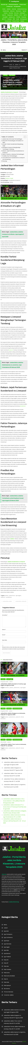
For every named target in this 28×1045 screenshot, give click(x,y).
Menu (4, 50)
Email (3, 634)
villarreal (10, 6)
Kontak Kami (8, 21)
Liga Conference (8, 937)
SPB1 (14, 19)
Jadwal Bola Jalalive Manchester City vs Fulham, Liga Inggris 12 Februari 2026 (8, 601)
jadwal (6, 595)
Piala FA (6, 979)
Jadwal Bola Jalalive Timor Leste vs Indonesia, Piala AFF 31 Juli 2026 (13, 775)
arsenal (7, 687)
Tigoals (24, 11)
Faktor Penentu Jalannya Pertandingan (13, 154)
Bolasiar (10, 19)
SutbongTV (22, 13)
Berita (5, 924)
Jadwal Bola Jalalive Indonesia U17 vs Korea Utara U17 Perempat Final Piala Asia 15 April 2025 (14, 807)
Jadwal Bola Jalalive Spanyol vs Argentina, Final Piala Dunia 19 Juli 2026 (15, 786)
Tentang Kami (23, 19)
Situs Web (4, 640)
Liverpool (11, 350)
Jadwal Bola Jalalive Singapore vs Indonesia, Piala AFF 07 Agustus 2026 (13, 769)
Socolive (11, 13)
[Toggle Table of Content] (24, 137)
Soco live (16, 13)
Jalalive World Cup (22, 9)
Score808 (5, 17)
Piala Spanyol (7, 985)
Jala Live (14, 9)
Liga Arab (6, 931)
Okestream (18, 11)
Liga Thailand (7, 956)
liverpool (3, 597)
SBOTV (25, 15)
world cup (4, 4)
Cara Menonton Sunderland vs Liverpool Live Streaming (13, 158)
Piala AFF (9, 708)
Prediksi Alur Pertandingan (9, 156)
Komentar (5, 615)
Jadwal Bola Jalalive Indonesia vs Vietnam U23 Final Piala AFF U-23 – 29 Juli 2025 (14, 821)
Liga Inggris (12, 75)
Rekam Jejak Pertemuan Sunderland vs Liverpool (13, 151)
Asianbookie (6, 11)
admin (13, 77)
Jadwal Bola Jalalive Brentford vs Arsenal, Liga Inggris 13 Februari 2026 (21, 601)
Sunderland (22, 406)
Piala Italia (6, 982)
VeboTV (4, 15)
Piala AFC (6, 960)
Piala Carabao (7, 969)
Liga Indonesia (7, 944)
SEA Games (7, 988)
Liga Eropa (6, 940)
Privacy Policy (15, 21)
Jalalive (8, 9)
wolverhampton (14, 4)
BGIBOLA (16, 15)
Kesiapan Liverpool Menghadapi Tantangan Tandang (11, 148)
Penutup (4, 161)
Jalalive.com (12, 17)
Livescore (12, 11)
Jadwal (22, 21)
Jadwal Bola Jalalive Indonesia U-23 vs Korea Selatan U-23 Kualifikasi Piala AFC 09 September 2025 (14, 801)
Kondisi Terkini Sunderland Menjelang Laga (12, 145)
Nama (4, 629)
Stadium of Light (9, 178)
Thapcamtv (10, 15)
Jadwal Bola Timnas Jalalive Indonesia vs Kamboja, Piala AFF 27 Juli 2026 (14, 780)
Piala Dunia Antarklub (9, 976)
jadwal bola (12, 595)
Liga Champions (8, 934)
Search (24, 50)
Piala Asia (6, 966)
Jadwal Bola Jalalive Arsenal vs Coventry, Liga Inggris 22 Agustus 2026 (14, 763)
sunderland (9, 597)
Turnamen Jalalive (9, 995)
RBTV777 (4, 19)
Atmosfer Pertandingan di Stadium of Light (12, 141)
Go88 (17, 19)
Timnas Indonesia (17, 708)
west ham (23, 4)
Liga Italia (6, 950)
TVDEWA (18, 17)
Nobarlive (23, 17)
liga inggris (18, 595)
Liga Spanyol (7, 953)
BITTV (21, 15)
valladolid (17, 6)
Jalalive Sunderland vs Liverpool (9, 92)
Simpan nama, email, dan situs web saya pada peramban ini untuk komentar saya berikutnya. (13, 648)
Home (3, 9)
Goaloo (6, 13)
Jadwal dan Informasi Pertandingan (12, 139)
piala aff (18, 717)
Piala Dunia (7, 972)
